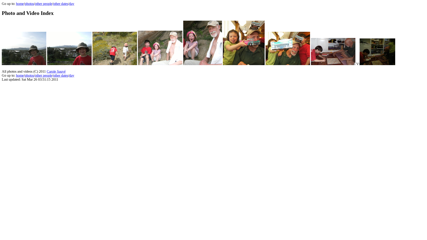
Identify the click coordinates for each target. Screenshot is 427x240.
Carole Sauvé (56, 71)
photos (29, 4)
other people (43, 4)
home (20, 4)
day (71, 4)
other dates (60, 4)
